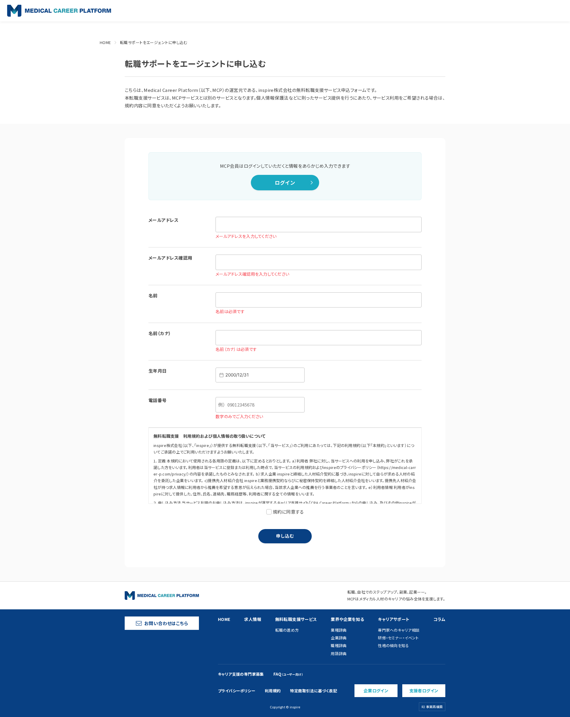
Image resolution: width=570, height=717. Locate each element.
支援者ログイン (423, 691)
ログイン (285, 182)
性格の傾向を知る (393, 645)
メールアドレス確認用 (170, 258)
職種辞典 (338, 645)
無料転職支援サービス (296, 619)
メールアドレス (163, 220)
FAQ (288, 674)
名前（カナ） (159, 333)
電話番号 (157, 400)
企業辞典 (338, 638)
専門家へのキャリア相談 (398, 630)
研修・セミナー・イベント (398, 638)
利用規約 (273, 691)
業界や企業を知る (347, 619)
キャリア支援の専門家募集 (241, 674)
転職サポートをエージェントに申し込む (153, 42)
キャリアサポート (393, 619)
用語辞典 (338, 653)
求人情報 (252, 619)
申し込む (285, 536)
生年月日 (157, 371)
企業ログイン (376, 691)
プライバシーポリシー (236, 691)
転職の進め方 (287, 630)
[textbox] (260, 375)
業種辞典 (338, 630)
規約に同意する (288, 512)
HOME (105, 42)
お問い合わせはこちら (166, 623)
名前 (153, 295)
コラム (439, 619)
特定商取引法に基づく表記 (313, 691)
